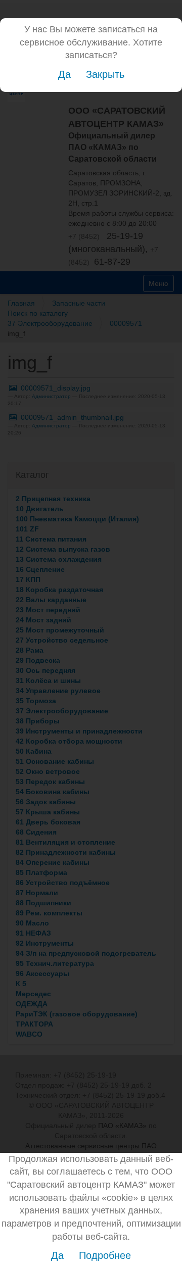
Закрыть (105, 74)
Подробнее (105, 1255)
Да (64, 74)
